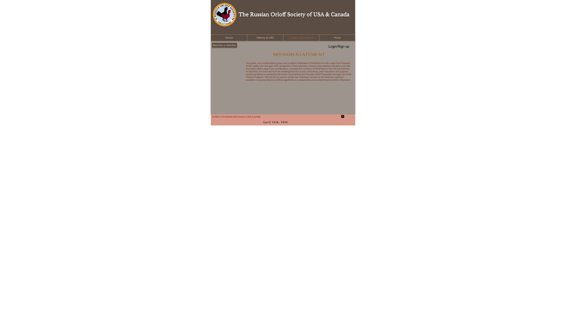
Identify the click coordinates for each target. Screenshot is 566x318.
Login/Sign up (339, 46)
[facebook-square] (342, 116)
